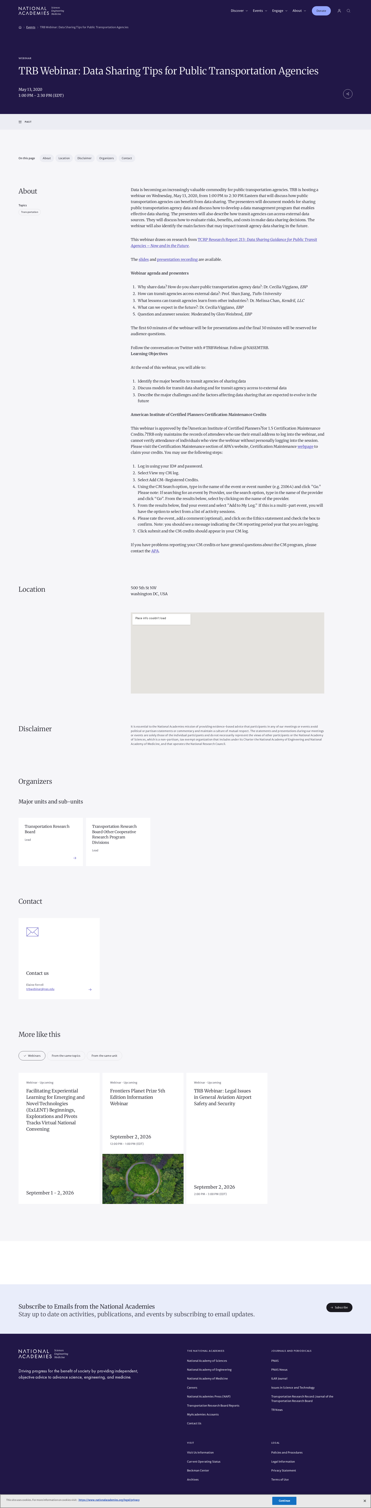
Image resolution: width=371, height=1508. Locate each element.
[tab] (32, 1055)
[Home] (20, 26)
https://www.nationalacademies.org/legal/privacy (109, 1500)
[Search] (348, 11)
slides (144, 259)
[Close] (365, 1501)
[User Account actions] (339, 11)
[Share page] (347, 94)
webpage (305, 446)
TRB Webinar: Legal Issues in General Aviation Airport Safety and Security (223, 1097)
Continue (284, 1500)
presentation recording (177, 259)
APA (155, 551)
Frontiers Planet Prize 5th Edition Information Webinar (137, 1097)
